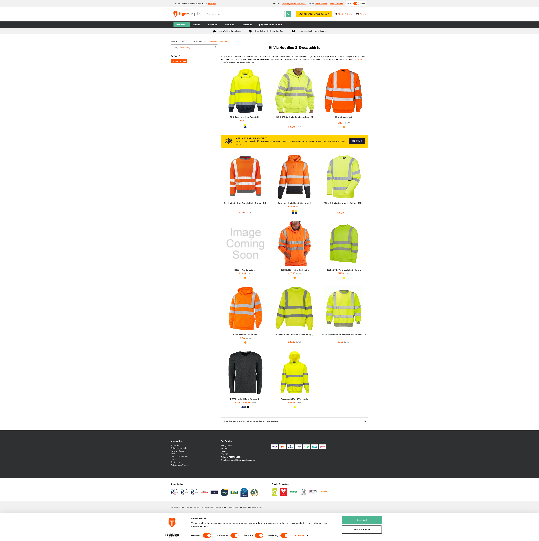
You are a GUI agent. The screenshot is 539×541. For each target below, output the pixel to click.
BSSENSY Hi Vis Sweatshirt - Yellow (343, 270)
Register (350, 14)
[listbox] (199, 47)
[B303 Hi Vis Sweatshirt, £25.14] (245, 243)
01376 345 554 (321, 3)
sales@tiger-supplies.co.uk (294, 3)
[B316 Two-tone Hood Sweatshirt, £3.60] (245, 90)
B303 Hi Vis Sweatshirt (245, 270)
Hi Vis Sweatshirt (343, 117)
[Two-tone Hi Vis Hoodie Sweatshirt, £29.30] (294, 176)
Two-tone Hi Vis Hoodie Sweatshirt (294, 203)
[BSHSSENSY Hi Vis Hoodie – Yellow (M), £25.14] (294, 90)
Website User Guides (179, 465)
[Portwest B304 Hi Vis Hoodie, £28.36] (294, 372)
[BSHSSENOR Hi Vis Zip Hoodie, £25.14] (294, 243)
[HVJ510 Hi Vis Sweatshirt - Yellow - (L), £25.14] (294, 308)
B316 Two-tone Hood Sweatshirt (245, 117)
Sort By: (175, 47)
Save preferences (361, 529)
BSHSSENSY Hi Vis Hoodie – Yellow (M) (294, 117)
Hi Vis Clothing (357, 59)
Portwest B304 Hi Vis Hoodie (294, 399)
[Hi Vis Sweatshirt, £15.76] (343, 90)
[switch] (234, 535)
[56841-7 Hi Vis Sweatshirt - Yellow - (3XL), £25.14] (343, 176)
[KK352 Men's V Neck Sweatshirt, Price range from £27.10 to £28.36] (245, 372)
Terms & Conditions (179, 456)
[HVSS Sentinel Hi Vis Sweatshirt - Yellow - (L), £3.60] (343, 308)
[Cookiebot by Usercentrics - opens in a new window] (172, 535)
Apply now (357, 141)
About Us (175, 445)
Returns (174, 453)
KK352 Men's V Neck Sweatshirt (245, 399)
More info (212, 3)
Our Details (226, 441)
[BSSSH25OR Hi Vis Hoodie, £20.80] (245, 308)
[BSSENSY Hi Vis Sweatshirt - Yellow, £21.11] (343, 243)
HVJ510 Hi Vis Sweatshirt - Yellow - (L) (294, 334)
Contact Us (175, 462)
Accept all (362, 520)
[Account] (336, 14)
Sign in (341, 14)
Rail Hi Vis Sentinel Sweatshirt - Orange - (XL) (245, 203)
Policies (174, 459)
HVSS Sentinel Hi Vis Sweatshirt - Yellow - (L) (344, 334)
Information (176, 441)
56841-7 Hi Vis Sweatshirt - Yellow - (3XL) (344, 203)
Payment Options (178, 451)
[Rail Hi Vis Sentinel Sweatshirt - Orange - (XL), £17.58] (245, 176)
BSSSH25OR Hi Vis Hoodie (245, 334)
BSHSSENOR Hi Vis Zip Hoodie (294, 270)
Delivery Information (179, 448)
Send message (336, 3)
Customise (299, 535)
